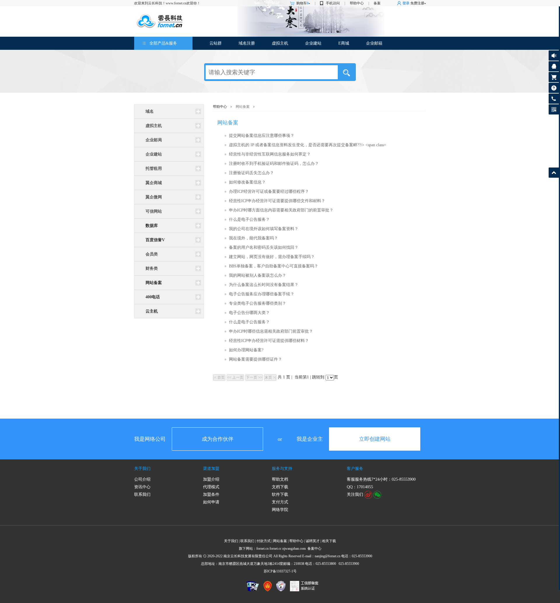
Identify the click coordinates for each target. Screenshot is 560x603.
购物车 (302, 3)
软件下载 (280, 494)
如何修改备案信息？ (247, 182)
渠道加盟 (211, 468)
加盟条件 (211, 494)
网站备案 (154, 283)
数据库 (152, 225)
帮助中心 (357, 3)
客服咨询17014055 (554, 66)
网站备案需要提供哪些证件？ (255, 359)
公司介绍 (142, 479)
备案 (377, 3)
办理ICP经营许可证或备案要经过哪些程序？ (269, 191)
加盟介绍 (211, 479)
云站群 (215, 43)
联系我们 (142, 494)
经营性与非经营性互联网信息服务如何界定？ (270, 154)
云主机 (152, 311)
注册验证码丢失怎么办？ (251, 173)
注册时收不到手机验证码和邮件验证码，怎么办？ (274, 163)
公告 (554, 55)
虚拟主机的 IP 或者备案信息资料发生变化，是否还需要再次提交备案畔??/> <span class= (307, 145)
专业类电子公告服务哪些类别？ (257, 303)
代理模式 (211, 487)
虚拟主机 (280, 43)
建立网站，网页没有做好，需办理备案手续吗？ (272, 257)
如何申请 (211, 502)
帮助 (554, 88)
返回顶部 (554, 173)
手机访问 (333, 3)
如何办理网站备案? (246, 350)
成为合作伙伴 (217, 439)
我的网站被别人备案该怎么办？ (257, 275)
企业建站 (313, 43)
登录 (406, 3)
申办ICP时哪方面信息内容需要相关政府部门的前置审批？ (281, 210)
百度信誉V (155, 240)
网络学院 (280, 509)
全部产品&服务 (163, 43)
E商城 (343, 43)
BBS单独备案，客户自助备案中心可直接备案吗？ (273, 266)
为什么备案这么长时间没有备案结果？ (263, 285)
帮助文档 (280, 479)
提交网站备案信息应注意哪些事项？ (261, 135)
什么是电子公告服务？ (249, 219)
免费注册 (417, 3)
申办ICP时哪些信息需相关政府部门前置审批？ (271, 331)
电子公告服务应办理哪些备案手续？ (261, 294)
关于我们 (142, 468)
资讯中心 (142, 487)
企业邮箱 (374, 43)
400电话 (153, 297)
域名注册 (247, 43)
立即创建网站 (375, 439)
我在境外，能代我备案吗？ (253, 238)
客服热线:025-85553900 (554, 99)
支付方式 (280, 502)
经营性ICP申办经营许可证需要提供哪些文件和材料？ (277, 201)
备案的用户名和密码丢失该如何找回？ (263, 247)
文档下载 (280, 487)
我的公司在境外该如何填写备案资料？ (263, 229)
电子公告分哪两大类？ (249, 313)
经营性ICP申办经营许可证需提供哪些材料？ (269, 340)
